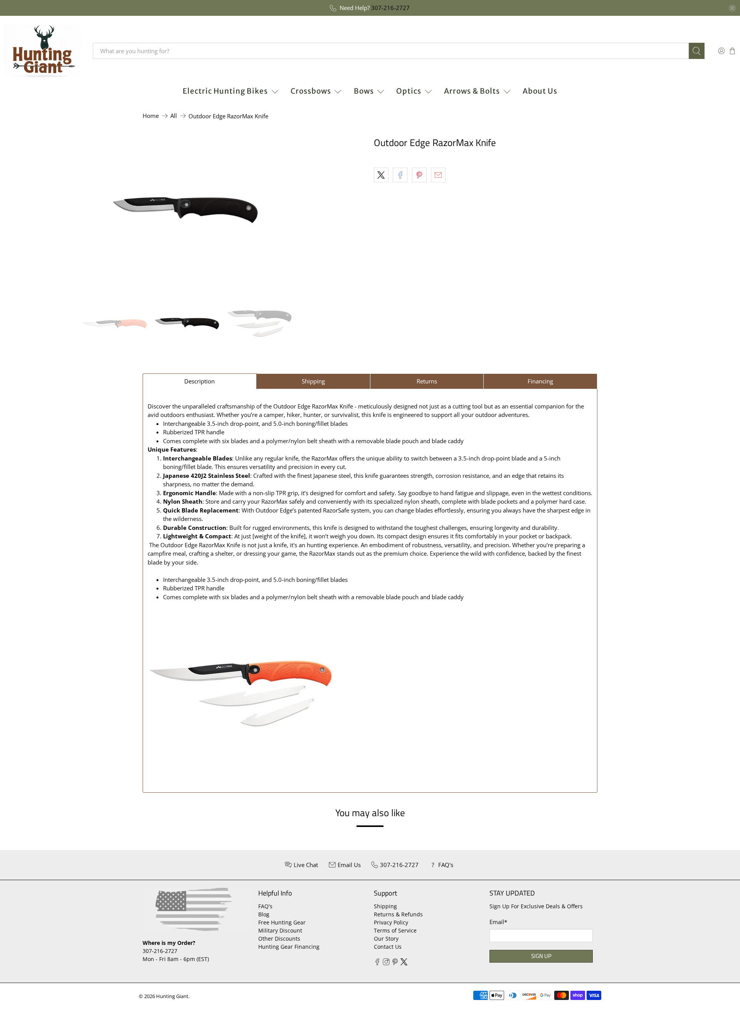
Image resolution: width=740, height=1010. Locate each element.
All (173, 116)
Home (151, 116)
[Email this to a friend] (438, 175)
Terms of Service (395, 930)
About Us (540, 91)
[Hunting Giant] (42, 51)
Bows (364, 91)
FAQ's (265, 906)
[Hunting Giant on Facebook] (377, 963)
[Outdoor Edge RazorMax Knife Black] (185, 210)
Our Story (386, 938)
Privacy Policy (391, 922)
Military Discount (280, 930)
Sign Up (541, 955)
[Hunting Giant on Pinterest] (395, 963)
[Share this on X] (381, 175)
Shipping (385, 906)
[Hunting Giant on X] (403, 963)
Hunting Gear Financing (289, 946)
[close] (732, 8)
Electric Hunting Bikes (225, 91)
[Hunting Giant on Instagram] (386, 963)
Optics (408, 91)
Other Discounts (279, 938)
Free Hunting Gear (282, 922)
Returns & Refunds (398, 914)
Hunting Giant (172, 996)
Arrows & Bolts (472, 91)
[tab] (200, 381)
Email (498, 922)
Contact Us (388, 946)
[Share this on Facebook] (400, 175)
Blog (263, 914)
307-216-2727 (390, 8)
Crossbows (311, 91)
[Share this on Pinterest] (419, 175)
